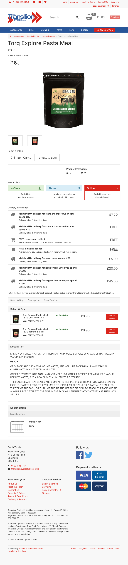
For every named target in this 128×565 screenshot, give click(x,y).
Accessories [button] (16, 30)
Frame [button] (59, 30)
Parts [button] (72, 30)
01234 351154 (20, 2)
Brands (92, 548)
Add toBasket (112, 316)
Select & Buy (16, 300)
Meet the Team (88, 2)
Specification (50, 300)
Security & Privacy (17, 493)
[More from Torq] (20, 62)
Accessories (19, 36)
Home (64, 2)
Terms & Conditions (17, 496)
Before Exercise (48, 36)
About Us (74, 2)
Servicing (115, 2)
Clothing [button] (44, 30)
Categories (82, 548)
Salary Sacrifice (105, 30)
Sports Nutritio (33, 36)
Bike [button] (31, 30)
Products (101, 548)
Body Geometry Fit (101, 6)
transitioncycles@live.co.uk (25, 468)
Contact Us (103, 2)
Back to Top (112, 548)
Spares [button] (85, 30)
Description (33, 300)
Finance (115, 6)
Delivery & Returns (17, 499)
